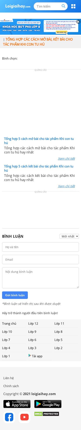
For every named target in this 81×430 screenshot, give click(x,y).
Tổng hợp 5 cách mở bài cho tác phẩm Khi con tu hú (39, 141)
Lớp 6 (32, 340)
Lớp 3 (32, 348)
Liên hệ (8, 378)
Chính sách (11, 386)
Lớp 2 (58, 348)
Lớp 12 (33, 323)
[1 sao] (20, 57)
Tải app (37, 356)
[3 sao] (30, 57)
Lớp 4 (6, 348)
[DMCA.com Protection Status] (46, 417)
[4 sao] (35, 57)
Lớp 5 (58, 340)
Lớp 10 (7, 331)
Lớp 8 (58, 331)
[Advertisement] (40, 104)
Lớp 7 (6, 340)
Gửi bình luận (15, 295)
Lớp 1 (6, 356)
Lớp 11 (59, 323)
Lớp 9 (32, 331)
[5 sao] (40, 57)
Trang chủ (9, 323)
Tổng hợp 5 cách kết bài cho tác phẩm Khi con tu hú (38, 168)
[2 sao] (25, 57)
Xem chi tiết (66, 158)
